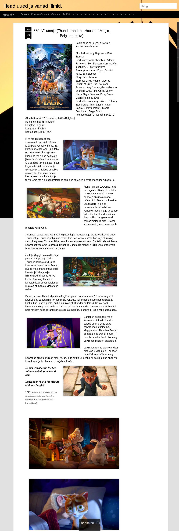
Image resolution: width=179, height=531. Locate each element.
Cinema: (56, 14)
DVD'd (66, 14)
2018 (83, 14)
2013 (123, 14)
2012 (131, 14)
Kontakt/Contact (40, 14)
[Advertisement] (137, 82)
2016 (99, 14)
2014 (115, 14)
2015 (107, 14)
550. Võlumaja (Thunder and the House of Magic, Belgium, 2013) (72, 33)
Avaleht (25, 14)
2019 (75, 14)
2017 (91, 14)
